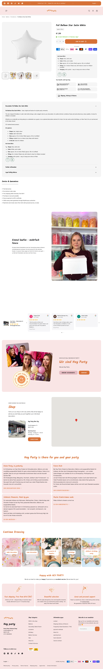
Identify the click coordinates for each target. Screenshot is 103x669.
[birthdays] (91, 552)
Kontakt (84, 373)
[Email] (19, 3)
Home (3, 16)
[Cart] (97, 11)
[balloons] (11, 552)
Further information (10, 167)
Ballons (7, 16)
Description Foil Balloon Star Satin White (16, 106)
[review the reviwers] (48, 315)
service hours (85, 601)
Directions (34, 439)
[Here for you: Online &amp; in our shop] (51, 3)
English (5, 661)
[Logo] (51, 11)
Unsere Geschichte (68, 373)
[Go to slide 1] (61, 332)
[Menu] (6, 11)
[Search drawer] (89, 11)
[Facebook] (8, 3)
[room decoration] (51, 552)
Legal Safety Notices (11, 172)
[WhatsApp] (22, 3)
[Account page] (93, 11)
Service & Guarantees (10, 181)
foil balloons (13, 16)
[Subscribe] (97, 629)
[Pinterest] (11, 3)
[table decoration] (31, 552)
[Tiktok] (15, 3)
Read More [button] (32, 329)
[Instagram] (4, 3)
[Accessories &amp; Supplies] (71, 552)
